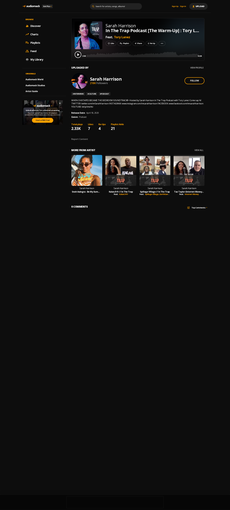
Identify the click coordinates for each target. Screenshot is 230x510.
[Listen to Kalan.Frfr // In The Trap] (120, 170)
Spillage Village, (152, 194)
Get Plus (47, 6)
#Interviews (78, 94)
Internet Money (192, 194)
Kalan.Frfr (123, 194)
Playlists (35, 42)
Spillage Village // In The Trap (155, 191)
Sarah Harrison (106, 79)
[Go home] (31, 6)
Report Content (79, 139)
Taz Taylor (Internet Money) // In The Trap (189, 191)
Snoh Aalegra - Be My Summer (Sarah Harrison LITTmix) (87, 191)
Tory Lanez (122, 37)
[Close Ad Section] (60, 103)
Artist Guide (32, 91)
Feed (33, 51)
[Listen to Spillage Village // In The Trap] (154, 170)
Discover (35, 26)
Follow (194, 80)
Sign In (183, 6)
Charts (34, 34)
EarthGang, (165, 194)
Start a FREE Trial (43, 120)
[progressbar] (142, 54)
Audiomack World (34, 79)
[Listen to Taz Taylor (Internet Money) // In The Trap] (189, 170)
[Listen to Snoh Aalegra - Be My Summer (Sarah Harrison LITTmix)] (86, 170)
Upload (200, 6)
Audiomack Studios (35, 85)
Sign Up (175, 6)
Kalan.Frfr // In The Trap (121, 191)
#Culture (91, 94)
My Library (36, 59)
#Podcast (104, 94)
